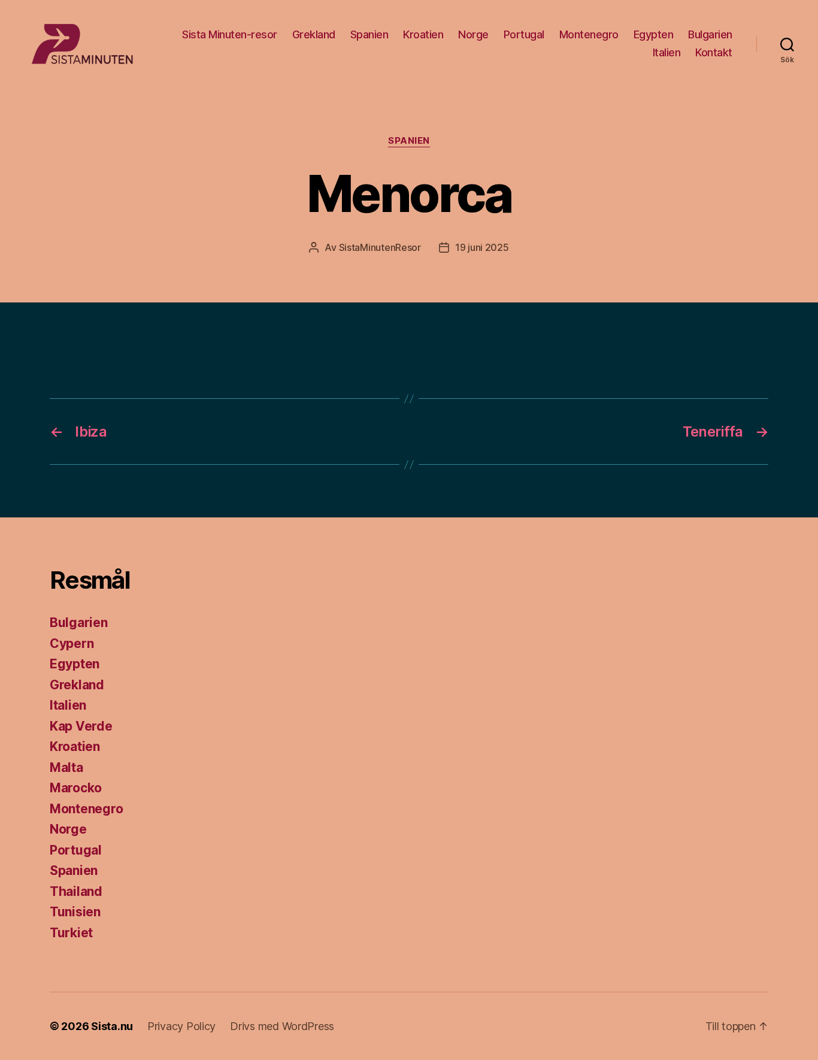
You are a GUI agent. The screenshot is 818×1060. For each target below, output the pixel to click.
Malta (66, 767)
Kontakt (713, 52)
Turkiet (71, 932)
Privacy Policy (181, 1026)
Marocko (76, 787)
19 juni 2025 (482, 247)
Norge (473, 34)
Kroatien (423, 34)
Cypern (71, 643)
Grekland (313, 34)
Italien (667, 52)
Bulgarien (710, 34)
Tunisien (75, 911)
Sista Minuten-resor (229, 34)
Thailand (76, 891)
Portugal (524, 34)
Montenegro (589, 34)
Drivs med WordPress (282, 1026)
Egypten (654, 34)
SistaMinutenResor (380, 247)
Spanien (369, 34)
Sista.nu (112, 1026)
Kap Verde (81, 726)
